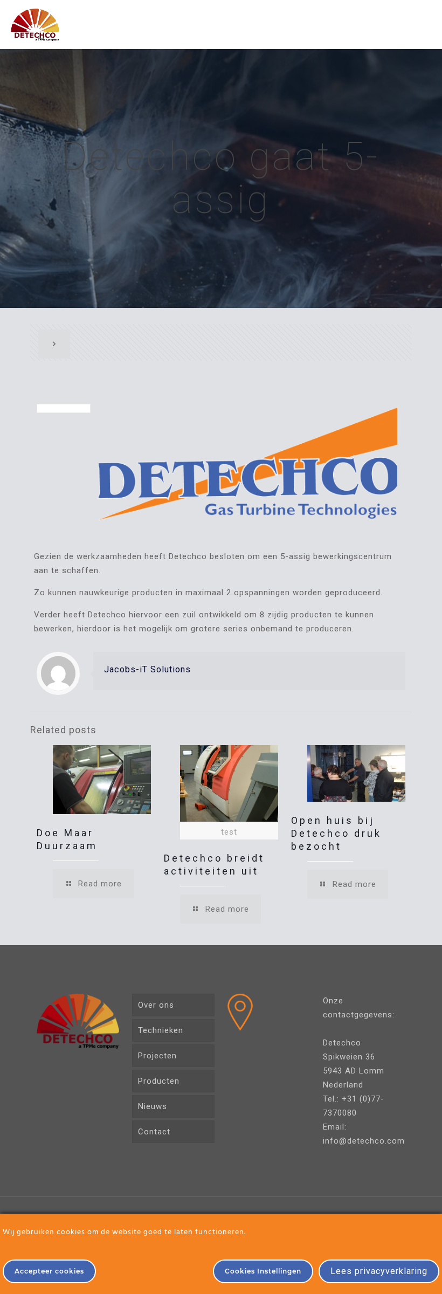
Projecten (157, 1056)
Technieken (160, 1030)
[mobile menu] (425, 24)
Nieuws (152, 1106)
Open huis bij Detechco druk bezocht (336, 833)
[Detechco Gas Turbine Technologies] (35, 24)
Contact (154, 1132)
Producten (158, 1081)
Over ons (156, 1005)
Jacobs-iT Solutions (147, 669)
